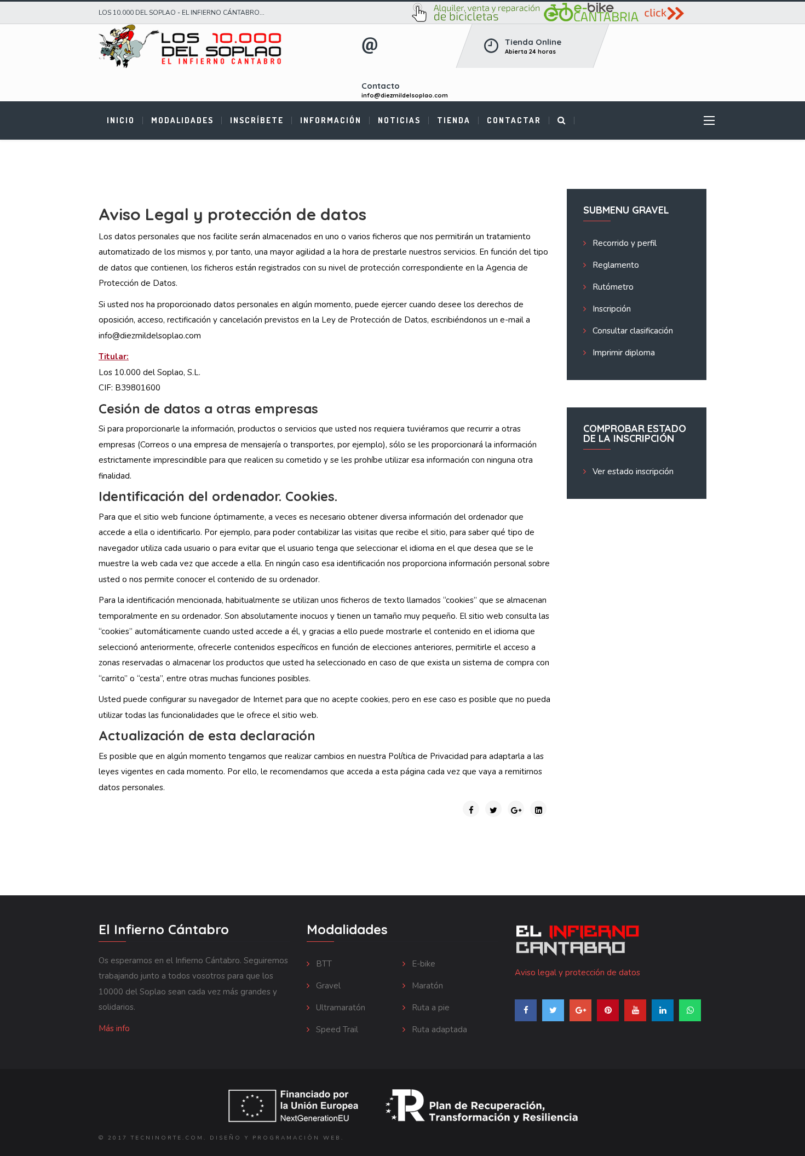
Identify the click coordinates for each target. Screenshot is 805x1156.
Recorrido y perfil (623, 243)
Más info (114, 1028)
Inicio (121, 120)
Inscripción (610, 308)
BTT (323, 963)
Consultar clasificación (631, 330)
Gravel (327, 985)
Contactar (514, 120)
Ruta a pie (430, 1007)
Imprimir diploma (622, 352)
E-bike (422, 963)
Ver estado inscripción (632, 471)
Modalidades (182, 120)
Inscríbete (257, 120)
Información (330, 120)
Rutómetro (612, 286)
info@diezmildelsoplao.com (404, 95)
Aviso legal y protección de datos (577, 972)
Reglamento (614, 265)
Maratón (426, 985)
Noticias (399, 120)
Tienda (453, 120)
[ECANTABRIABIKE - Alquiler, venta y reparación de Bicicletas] (558, 13)
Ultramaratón (339, 1007)
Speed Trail (336, 1029)
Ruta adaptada (438, 1029)
